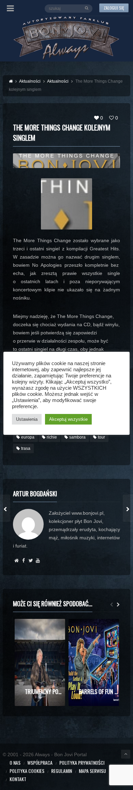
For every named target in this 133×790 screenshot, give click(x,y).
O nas (15, 762)
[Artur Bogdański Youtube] (38, 560)
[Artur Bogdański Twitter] (31, 560)
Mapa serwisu (92, 770)
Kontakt (18, 778)
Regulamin (61, 770)
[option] (40, 662)
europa (27, 437)
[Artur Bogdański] (16, 560)
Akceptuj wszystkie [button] (68, 419)
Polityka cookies (27, 770)
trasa (25, 448)
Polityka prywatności (81, 762)
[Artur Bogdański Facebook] (24, 560)
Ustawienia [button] (27, 419)
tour (101, 437)
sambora (77, 437)
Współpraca (40, 762)
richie (52, 437)
